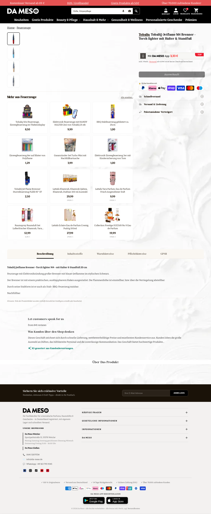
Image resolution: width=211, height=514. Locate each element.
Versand (153, 62)
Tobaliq (144, 34)
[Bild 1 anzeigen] (13, 38)
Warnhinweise (105, 253)
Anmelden (179, 393)
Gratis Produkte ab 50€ (125, 3)
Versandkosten (134, 509)
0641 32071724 (32, 454)
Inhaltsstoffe (75, 253)
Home (11, 27)
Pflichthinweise (137, 253)
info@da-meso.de (34, 459)
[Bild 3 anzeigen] (13, 67)
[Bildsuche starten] (129, 11)
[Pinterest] (48, 470)
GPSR (164, 253)
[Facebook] (25, 470)
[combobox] (95, 11)
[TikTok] (36, 470)
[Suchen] (136, 11)
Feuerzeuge (24, 27)
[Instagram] (30, 470)
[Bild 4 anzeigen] (13, 81)
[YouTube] (42, 470)
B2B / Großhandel (78, 3)
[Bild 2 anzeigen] (13, 52)
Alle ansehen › (127, 97)
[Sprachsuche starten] (123, 11)
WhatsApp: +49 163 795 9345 (39, 464)
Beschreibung (45, 253)
